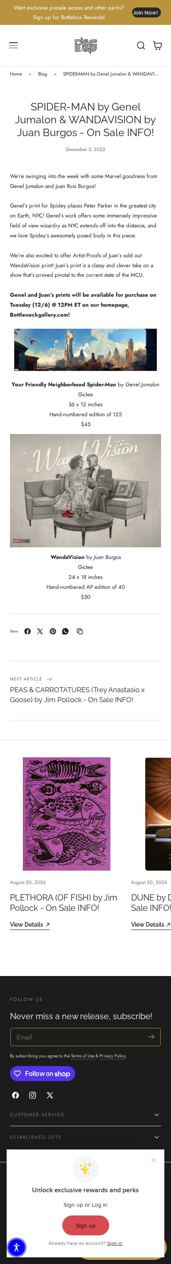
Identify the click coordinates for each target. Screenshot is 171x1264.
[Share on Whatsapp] (65, 631)
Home (16, 74)
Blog (42, 74)
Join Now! (145, 13)
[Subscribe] (151, 1036)
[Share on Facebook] (28, 631)
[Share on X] (40, 631)
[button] (13, 45)
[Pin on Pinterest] (53, 631)
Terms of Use (83, 1056)
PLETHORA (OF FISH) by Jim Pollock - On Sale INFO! (63, 903)
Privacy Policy (112, 1056)
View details (26, 924)
